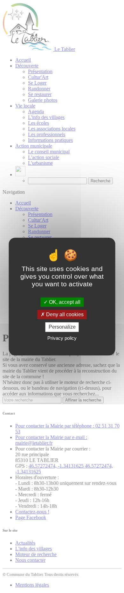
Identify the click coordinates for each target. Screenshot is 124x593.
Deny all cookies (64, 314)
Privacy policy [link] (62, 338)
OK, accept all (64, 302)
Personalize (62, 327)
